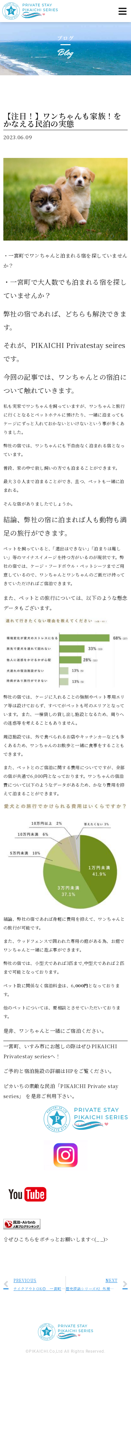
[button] (123, 11)
